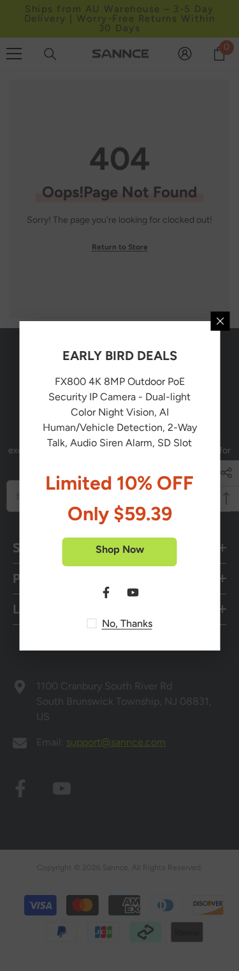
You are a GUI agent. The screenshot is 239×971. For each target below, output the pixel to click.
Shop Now (120, 549)
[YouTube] (133, 592)
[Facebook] (106, 592)
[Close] (219, 321)
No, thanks (127, 623)
